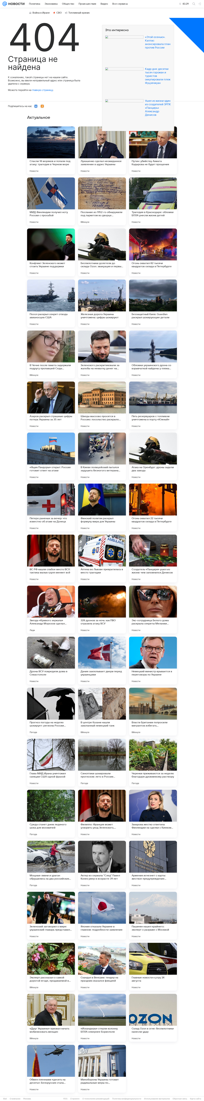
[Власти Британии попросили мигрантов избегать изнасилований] (153, 712)
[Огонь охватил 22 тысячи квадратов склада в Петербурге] (153, 507)
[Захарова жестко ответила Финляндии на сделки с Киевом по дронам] (153, 814)
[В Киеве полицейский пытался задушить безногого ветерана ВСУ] (102, 456)
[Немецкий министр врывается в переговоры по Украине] (153, 661)
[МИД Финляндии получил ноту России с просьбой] (51, 201)
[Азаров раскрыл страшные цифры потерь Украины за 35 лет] (51, 405)
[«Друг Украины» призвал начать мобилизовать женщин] (51, 1018)
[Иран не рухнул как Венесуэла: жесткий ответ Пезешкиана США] (153, 1069)
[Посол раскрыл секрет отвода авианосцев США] (51, 303)
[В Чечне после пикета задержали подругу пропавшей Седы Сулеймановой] (51, 354)
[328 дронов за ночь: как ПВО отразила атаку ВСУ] (102, 609)
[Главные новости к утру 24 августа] (153, 967)
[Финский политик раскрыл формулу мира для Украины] (102, 507)
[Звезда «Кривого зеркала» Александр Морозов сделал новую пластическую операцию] (51, 609)
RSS (65, 1099)
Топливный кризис (79, 12)
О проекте (75, 1099)
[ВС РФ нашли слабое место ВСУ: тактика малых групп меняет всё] (51, 558)
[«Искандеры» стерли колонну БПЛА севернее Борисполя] (102, 1018)
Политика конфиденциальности (126, 1099)
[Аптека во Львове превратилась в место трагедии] (102, 558)
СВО (59, 12)
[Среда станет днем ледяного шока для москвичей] (51, 814)
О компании (15, 1099)
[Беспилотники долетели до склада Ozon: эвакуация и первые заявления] (102, 252)
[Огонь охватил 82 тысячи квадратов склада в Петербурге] (153, 252)
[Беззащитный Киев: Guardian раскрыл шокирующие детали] (153, 303)
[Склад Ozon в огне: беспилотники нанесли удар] (153, 1018)
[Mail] (5, 4)
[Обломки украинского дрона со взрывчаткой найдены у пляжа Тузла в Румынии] (153, 354)
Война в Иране (41, 12)
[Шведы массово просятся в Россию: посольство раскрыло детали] (102, 405)
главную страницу (42, 90)
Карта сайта (195, 1099)
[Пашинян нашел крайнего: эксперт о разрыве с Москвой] (153, 916)
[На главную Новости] (16, 4)
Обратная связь (180, 1099)
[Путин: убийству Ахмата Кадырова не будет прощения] (153, 150)
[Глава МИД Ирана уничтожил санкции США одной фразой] (51, 763)
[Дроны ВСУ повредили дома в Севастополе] (51, 661)
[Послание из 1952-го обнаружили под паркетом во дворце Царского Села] (102, 201)
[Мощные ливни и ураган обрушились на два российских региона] (51, 865)
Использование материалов (157, 1099)
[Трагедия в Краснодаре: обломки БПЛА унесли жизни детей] (153, 201)
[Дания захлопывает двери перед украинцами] (102, 661)
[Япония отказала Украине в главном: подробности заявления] (102, 916)
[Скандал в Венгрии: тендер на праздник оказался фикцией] (102, 967)
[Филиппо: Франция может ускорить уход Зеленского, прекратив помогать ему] (102, 814)
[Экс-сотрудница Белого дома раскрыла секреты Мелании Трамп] (153, 609)
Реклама (27, 1099)
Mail (5, 1099)
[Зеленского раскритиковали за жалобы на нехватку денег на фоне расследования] (102, 354)
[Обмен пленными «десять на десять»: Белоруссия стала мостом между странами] (51, 1069)
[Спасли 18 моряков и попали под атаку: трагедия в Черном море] (51, 150)
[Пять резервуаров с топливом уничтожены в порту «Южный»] (153, 405)
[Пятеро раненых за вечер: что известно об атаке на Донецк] (51, 507)
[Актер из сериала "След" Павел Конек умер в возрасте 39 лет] (102, 865)
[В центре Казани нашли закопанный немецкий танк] (102, 712)
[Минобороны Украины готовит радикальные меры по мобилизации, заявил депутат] (102, 1069)
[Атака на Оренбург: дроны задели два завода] (153, 456)
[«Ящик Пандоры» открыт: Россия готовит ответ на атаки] (51, 456)
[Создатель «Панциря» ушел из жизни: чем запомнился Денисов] (153, 558)
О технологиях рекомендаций (95, 1099)
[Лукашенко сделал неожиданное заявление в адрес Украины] (102, 150)
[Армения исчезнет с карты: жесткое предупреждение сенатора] (153, 865)
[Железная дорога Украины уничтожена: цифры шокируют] (102, 303)
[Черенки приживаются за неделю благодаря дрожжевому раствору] (153, 763)
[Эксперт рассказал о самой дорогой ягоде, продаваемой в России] (51, 967)
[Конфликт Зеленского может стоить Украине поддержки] (51, 252)
